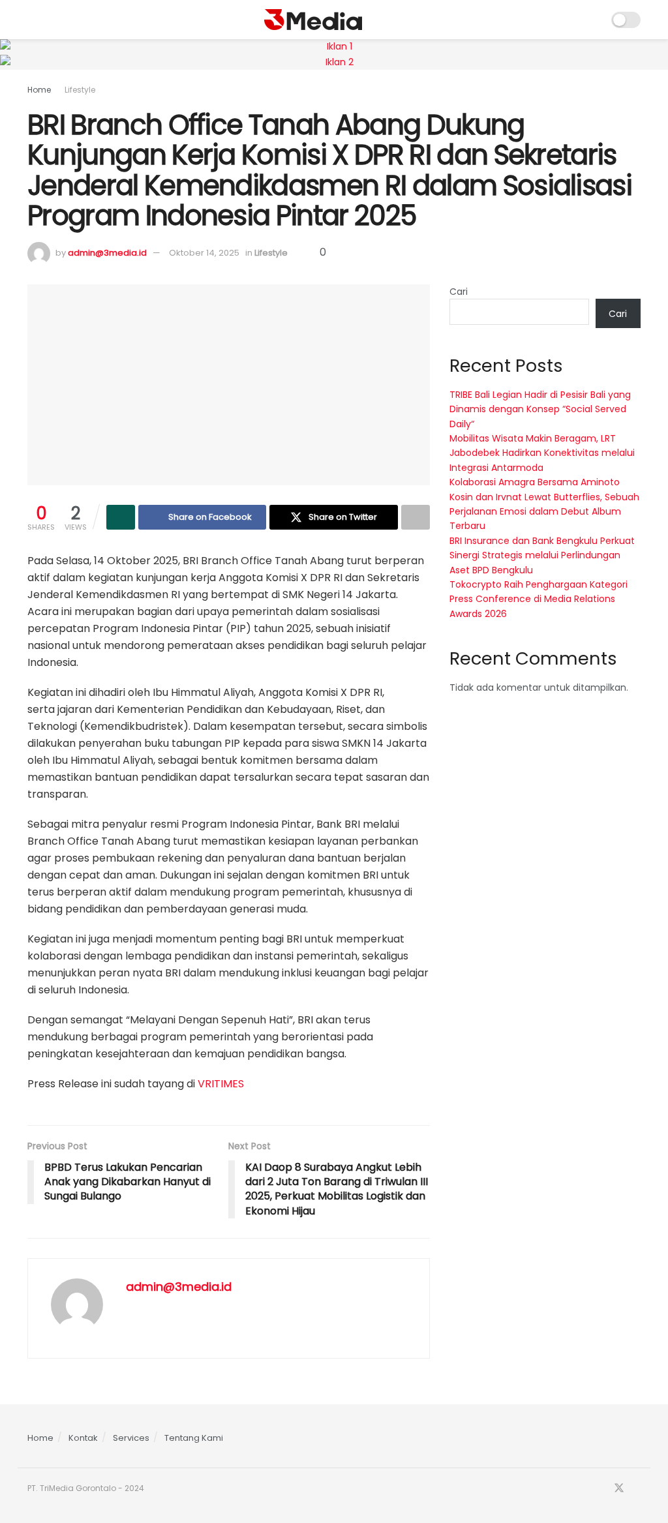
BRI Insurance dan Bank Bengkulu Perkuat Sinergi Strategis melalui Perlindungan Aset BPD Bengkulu (542, 555)
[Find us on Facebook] (601, 1488)
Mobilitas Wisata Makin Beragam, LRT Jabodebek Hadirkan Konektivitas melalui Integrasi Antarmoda (542, 453)
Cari (458, 291)
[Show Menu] (32, 19)
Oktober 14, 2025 (204, 253)
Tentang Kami (193, 1438)
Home (39, 89)
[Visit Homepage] (313, 19)
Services (131, 1438)
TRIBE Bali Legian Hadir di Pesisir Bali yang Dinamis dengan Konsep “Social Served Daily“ (540, 409)
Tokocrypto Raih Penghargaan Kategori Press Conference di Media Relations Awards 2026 (538, 599)
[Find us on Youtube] (637, 1488)
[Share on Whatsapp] (120, 517)
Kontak (83, 1438)
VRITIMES (221, 1083)
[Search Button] (592, 19)
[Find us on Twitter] (619, 1488)
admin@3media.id (107, 253)
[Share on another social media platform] (415, 517)
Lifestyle (80, 89)
